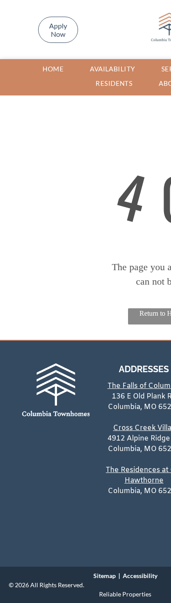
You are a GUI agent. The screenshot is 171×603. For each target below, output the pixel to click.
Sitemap (104, 575)
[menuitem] (53, 69)
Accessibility (140, 575)
